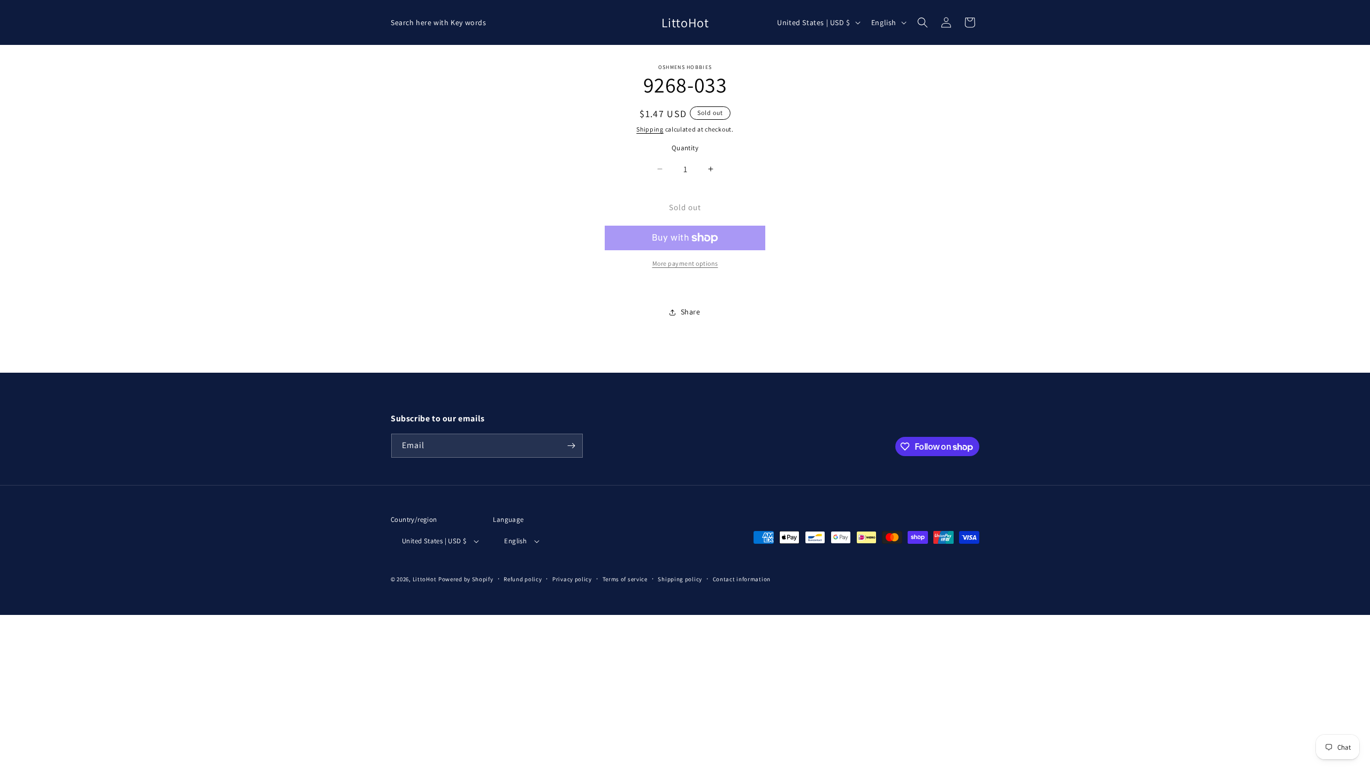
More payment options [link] (685, 263)
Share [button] (691, 312)
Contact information (742, 579)
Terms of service (625, 579)
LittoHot (425, 579)
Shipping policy (680, 579)
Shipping (650, 129)
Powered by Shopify (465, 579)
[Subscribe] (571, 445)
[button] (922, 22)
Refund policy (523, 579)
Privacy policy (572, 579)
